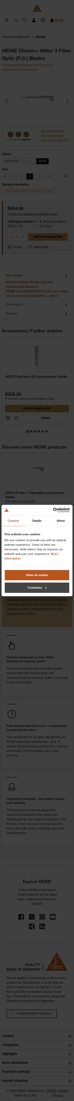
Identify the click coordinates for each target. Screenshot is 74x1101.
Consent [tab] (13, 520)
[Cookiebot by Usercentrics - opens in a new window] (53, 510)
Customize (35, 587)
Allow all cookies (37, 575)
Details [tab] (37, 520)
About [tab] (61, 520)
